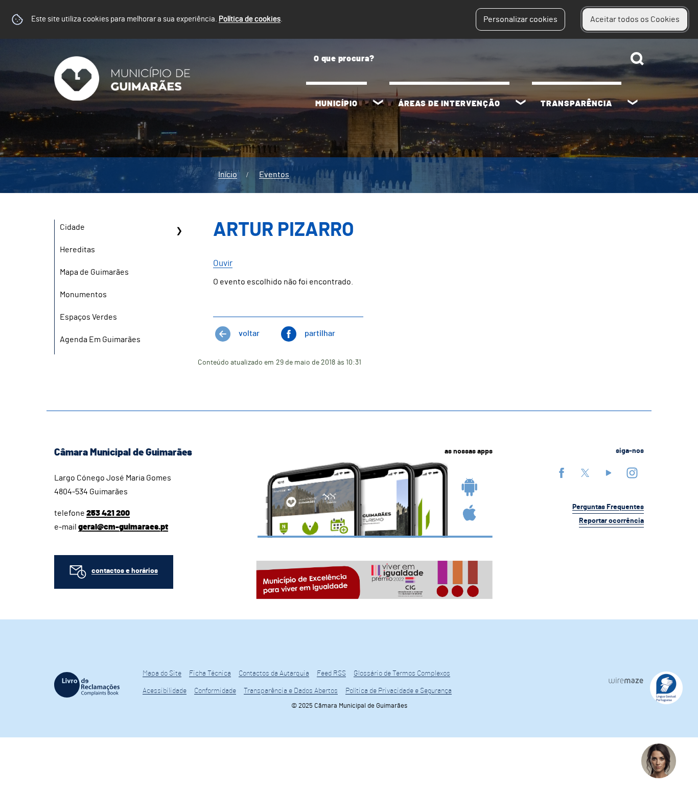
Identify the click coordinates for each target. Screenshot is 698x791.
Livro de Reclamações (87, 685)
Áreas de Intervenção (449, 104)
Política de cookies (250, 19)
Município (336, 104)
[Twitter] (585, 473)
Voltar (249, 333)
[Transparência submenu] (632, 104)
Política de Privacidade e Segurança (398, 690)
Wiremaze (626, 680)
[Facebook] (561, 473)
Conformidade (215, 690)
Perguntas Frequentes (608, 507)
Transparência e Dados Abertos (291, 690)
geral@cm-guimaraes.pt (123, 527)
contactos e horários (124, 570)
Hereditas (77, 250)
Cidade (72, 227)
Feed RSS (331, 673)
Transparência (576, 104)
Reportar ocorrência (611, 520)
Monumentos (83, 295)
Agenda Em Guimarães (100, 339)
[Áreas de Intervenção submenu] (520, 104)
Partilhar (320, 333)
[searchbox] (475, 58)
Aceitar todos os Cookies (635, 19)
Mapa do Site (162, 673)
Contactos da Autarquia (274, 673)
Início (227, 175)
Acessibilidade (165, 690)
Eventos (274, 175)
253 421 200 (108, 513)
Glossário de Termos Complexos (402, 673)
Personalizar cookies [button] (520, 19)
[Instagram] (632, 473)
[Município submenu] (378, 104)
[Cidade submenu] (179, 231)
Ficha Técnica (210, 673)
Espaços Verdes (88, 317)
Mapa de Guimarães (94, 272)
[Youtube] (608, 473)
